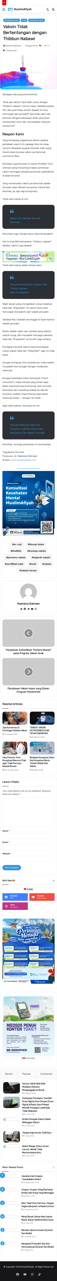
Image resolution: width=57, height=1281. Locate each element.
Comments (46, 1073)
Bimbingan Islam (12, 20)
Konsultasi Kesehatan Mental (28, 468)
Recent (9, 1073)
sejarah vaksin (41, 557)
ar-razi (18, 544)
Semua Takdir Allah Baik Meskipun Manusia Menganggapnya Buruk (33, 1086)
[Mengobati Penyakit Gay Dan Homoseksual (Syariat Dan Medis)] (10, 1248)
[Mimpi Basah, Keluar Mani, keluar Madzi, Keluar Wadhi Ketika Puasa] (10, 1220)
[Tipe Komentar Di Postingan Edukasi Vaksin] (14, 718)
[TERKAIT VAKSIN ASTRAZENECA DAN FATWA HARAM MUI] (42, 718)
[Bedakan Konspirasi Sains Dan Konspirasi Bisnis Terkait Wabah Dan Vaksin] (42, 748)
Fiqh (24, 20)
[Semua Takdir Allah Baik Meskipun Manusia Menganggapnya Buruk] (11, 1087)
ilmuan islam (36, 544)
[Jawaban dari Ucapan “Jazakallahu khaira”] (10, 1180)
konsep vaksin (37, 550)
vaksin (47, 563)
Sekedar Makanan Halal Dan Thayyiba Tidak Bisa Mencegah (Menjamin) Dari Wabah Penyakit (27, 428)
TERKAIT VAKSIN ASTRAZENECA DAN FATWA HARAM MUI (39, 730)
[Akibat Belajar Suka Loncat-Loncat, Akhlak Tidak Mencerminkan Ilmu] (11, 1150)
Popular (26, 1073)
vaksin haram (29, 570)
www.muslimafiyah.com (23, 460)
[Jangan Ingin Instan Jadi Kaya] (11, 1137)
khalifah (16, 550)
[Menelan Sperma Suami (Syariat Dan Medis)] (10, 1234)
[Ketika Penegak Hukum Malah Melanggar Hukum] (11, 1123)
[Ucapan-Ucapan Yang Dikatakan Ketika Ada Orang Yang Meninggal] (10, 1193)
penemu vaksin (17, 557)
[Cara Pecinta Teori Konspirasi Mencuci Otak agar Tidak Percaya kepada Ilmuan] (14, 748)
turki (33, 563)
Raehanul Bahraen (13, 45)
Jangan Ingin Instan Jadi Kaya (36, 1132)
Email (5, 842)
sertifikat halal (14, 563)
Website (6, 853)
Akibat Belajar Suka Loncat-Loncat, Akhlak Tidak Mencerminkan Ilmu (36, 1149)
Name (6, 831)
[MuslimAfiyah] (20, 9)
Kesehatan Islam (36, 20)
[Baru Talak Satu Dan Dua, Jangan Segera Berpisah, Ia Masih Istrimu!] (10, 1207)
